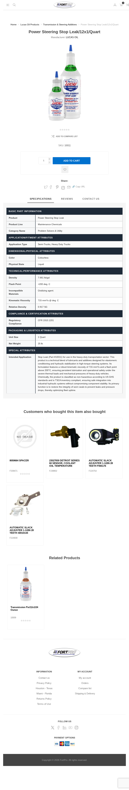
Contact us (44, 677)
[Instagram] (76, 727)
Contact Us (90, 198)
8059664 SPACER (19, 460)
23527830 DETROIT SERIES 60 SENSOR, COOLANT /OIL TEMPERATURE (64, 463)
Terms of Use (44, 704)
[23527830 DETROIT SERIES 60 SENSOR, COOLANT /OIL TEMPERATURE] (64, 436)
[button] (78, 186)
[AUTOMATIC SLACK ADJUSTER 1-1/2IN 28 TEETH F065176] (104, 436)
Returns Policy (44, 698)
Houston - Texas (44, 688)
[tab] (40, 199)
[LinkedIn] (64, 727)
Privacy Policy (44, 683)
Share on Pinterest (57, 187)
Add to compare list (67, 136)
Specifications (41, 198)
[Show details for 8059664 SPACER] (24, 436)
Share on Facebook (51, 187)
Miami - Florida (44, 693)
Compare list (84, 688)
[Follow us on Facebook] (58, 727)
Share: (64, 180)
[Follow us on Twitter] (52, 727)
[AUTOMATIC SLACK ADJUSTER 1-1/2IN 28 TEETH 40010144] (24, 503)
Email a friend (69, 187)
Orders (85, 683)
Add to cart (71, 160)
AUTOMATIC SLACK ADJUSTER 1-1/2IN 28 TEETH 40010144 (22, 530)
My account (85, 677)
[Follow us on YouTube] (70, 727)
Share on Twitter (46, 187)
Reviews (67, 198)
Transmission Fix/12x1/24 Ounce (24, 608)
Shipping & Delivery (85, 693)
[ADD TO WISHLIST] (64, 169)
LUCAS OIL (72, 37)
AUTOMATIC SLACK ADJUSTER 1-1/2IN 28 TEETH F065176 (101, 463)
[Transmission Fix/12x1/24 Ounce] (25, 583)
